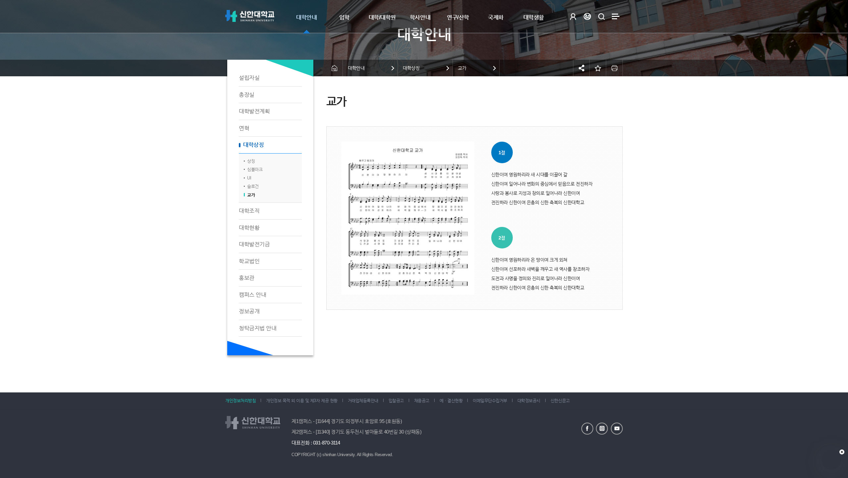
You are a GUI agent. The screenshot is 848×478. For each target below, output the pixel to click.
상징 (251, 161)
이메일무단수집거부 (490, 400)
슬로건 (253, 186)
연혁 (244, 128)
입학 (344, 17)
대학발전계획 (254, 111)
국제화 (496, 17)
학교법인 (249, 261)
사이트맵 (616, 16)
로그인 (573, 16)
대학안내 (306, 17)
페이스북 (587, 429)
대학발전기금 (254, 244)
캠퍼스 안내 (252, 295)
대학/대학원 (382, 17)
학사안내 (420, 17)
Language (587, 16)
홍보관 (246, 278)
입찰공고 (396, 400)
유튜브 (617, 429)
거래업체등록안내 (363, 400)
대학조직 (249, 211)
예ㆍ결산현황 (451, 400)
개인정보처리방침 (240, 400)
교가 (251, 194)
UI (249, 177)
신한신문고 (560, 400)
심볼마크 (254, 169)
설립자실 (249, 78)
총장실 (246, 95)
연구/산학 (458, 17)
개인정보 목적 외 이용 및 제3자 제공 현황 (301, 400)
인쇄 (614, 68)
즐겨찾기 (598, 68)
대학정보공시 (528, 400)
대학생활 (533, 17)
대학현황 (249, 228)
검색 (601, 16)
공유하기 (581, 68)
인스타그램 (602, 429)
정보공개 (249, 311)
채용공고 (421, 400)
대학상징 (253, 145)
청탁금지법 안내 (257, 328)
